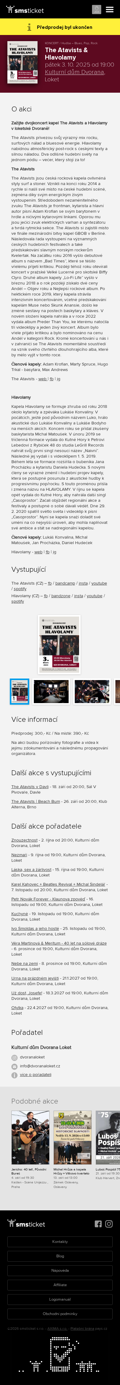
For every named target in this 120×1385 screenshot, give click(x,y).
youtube (99, 583)
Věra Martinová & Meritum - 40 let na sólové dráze (59, 943)
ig (58, 378)
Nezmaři (19, 854)
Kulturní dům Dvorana (74, 72)
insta (83, 583)
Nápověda (60, 1270)
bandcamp (65, 583)
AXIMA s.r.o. (57, 1328)
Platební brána (82, 1328)
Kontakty (60, 1241)
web (43, 378)
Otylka (17, 1007)
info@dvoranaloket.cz (40, 1066)
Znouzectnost (24, 840)
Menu (110, 10)
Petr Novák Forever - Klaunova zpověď (48, 899)
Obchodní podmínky (60, 1313)
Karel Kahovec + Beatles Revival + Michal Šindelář (58, 884)
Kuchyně (19, 913)
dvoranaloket (32, 1057)
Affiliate (60, 1284)
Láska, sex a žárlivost (31, 869)
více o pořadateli (35, 1074)
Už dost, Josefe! (26, 993)
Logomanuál (60, 1299)
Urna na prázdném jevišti (35, 978)
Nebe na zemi (24, 963)
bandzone (60, 595)
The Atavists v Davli (30, 786)
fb (52, 378)
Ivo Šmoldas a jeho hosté (35, 928)
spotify (20, 588)
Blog (60, 1256)
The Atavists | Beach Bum (35, 801)
